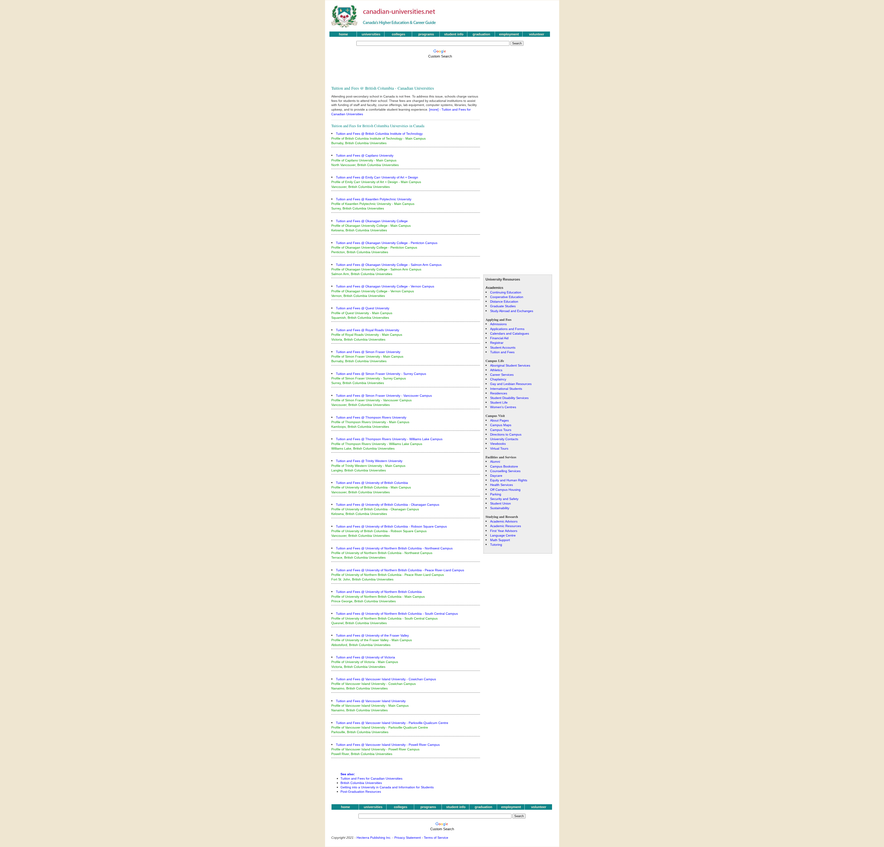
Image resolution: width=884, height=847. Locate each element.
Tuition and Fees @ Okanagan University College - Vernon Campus (385, 286)
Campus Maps (500, 425)
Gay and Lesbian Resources (511, 384)
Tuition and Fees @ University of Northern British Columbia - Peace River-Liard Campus (400, 570)
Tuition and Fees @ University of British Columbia (372, 483)
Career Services (502, 374)
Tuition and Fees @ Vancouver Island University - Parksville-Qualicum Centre (392, 723)
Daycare (496, 475)
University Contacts (504, 439)
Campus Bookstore (504, 466)
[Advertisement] (440, 69)
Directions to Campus (505, 434)
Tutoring (496, 544)
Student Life (499, 402)
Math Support (500, 540)
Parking (495, 494)
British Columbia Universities (361, 783)
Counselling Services (505, 471)
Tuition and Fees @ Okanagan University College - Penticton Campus (386, 243)
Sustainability (499, 508)
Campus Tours (500, 430)
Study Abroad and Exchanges (511, 311)
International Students (506, 388)
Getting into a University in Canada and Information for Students (387, 787)
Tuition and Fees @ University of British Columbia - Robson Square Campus (391, 526)
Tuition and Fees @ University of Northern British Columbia (379, 592)
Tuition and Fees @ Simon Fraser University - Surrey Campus (381, 374)
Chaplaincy (498, 379)
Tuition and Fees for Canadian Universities (371, 778)
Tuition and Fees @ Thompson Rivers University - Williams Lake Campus (389, 439)
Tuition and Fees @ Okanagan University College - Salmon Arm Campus (389, 265)
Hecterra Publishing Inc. (374, 837)
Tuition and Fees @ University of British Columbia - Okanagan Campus (387, 504)
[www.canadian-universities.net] (384, 27)
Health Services (501, 485)
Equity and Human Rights (508, 480)
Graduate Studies (503, 306)
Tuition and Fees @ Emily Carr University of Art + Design (377, 177)
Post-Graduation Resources (360, 791)
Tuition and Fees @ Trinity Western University (369, 461)
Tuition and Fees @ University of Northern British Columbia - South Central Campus (397, 613)
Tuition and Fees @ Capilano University (364, 155)
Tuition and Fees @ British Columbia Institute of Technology (379, 133)
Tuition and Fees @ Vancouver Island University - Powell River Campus (388, 745)
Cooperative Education (506, 297)
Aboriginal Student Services (510, 365)
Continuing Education (505, 292)
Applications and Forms (507, 329)
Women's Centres (503, 407)
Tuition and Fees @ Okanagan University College (372, 221)
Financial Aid (499, 338)
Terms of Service (436, 837)
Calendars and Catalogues (509, 333)
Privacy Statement (407, 837)
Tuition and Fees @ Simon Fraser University (368, 352)
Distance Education (504, 301)
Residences (498, 393)
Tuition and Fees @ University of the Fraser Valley (372, 635)
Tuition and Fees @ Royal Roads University (367, 330)
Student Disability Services (509, 398)
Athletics (496, 370)
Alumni (495, 461)
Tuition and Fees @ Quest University (362, 308)
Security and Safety (504, 499)
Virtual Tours (499, 448)
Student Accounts (502, 347)
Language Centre (503, 535)
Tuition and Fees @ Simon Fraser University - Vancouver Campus (384, 395)
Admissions (498, 324)
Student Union (500, 503)
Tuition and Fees (502, 352)
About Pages (499, 420)
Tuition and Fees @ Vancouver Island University (371, 701)
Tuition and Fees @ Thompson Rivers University (371, 417)
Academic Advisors (504, 521)
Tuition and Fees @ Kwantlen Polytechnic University (373, 199)
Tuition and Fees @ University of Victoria (365, 657)
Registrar (496, 343)
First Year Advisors (503, 531)
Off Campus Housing (505, 489)
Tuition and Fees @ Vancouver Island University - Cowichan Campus (386, 679)
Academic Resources (505, 526)
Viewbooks (498, 443)
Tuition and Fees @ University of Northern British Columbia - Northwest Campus (394, 548)
